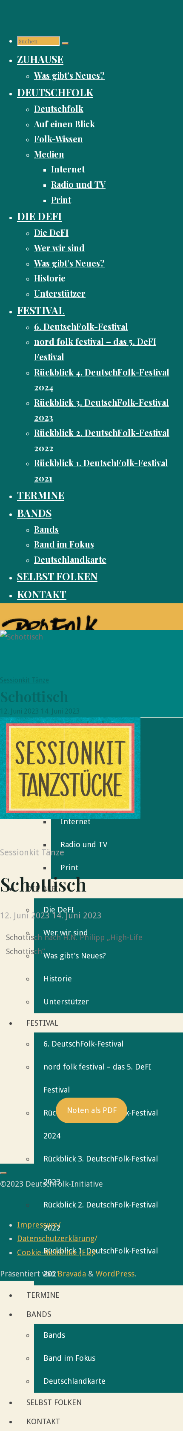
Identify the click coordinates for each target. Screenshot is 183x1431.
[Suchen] (65, 43)
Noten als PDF (92, 1110)
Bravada (70, 1273)
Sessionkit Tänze (24, 680)
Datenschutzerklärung (55, 1238)
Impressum (37, 1224)
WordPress (115, 1273)
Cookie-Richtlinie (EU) (55, 1252)
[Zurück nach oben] (3, 1173)
